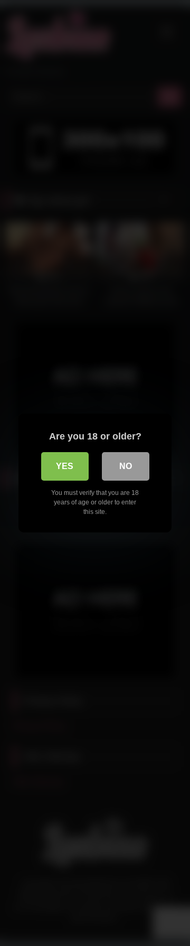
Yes (64, 466)
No (125, 466)
